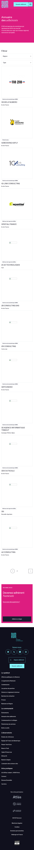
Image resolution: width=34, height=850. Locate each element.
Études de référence (7, 737)
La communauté (7, 708)
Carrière (4, 784)
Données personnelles (17, 831)
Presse (3, 700)
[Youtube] (20, 652)
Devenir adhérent (21, 4)
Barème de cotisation (7, 696)
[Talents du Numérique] (17, 811)
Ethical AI (4, 756)
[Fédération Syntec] (17, 804)
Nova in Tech (5, 748)
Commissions (5, 684)
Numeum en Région (7, 703)
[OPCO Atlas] (17, 797)
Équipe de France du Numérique (10, 741)
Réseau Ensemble (6, 780)
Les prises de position (8, 688)
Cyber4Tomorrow (6, 752)
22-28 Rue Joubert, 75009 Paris (10, 772)
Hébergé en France (17, 834)
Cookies (17, 827)
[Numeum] (4, 4)
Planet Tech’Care (6, 744)
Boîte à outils (5, 728)
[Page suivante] (30, 571)
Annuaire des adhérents (8, 716)
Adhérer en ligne (17, 619)
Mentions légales (17, 823)
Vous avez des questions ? (11, 602)
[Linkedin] (8, 652)
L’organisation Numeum (8, 681)
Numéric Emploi (6, 760)
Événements (5, 712)
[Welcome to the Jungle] (26, 652)
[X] (14, 652)
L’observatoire (6, 733)
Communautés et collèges (9, 720)
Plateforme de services (8, 724)
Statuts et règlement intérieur (10, 692)
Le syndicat (5, 673)
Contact (3, 776)
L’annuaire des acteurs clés (9, 763)
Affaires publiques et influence (10, 677)
